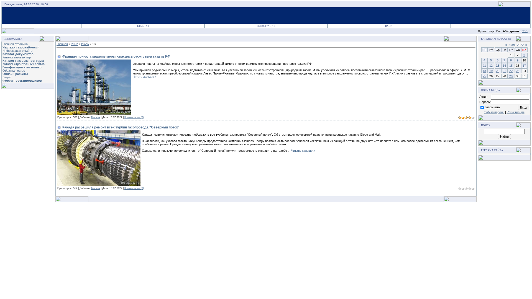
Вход (388, 26)
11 (484, 65)
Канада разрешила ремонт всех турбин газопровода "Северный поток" (121, 127)
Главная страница (15, 44)
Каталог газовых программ (23, 60)
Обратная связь (13, 70)
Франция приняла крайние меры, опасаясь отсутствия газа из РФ (116, 56)
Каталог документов (18, 54)
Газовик (95, 117)
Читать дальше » (145, 76)
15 (511, 65)
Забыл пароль (494, 112)
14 (504, 65)
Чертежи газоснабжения (20, 47)
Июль (85, 44)
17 (524, 65)
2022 (74, 44)
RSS (525, 31)
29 (511, 76)
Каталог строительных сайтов (23, 64)
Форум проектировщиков (22, 80)
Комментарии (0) (134, 117)
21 (504, 71)
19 (491, 71)
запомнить (492, 107)
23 (517, 71)
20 (497, 71)
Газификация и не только (22, 67)
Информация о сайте (17, 50)
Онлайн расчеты (15, 74)
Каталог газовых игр (16, 57)
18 (484, 71)
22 (511, 71)
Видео (6, 77)
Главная (143, 26)
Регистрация (266, 26)
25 (484, 76)
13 (497, 65)
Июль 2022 (516, 45)
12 (491, 65)
